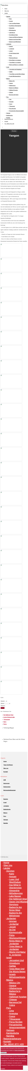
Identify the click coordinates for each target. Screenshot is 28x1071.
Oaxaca (12, 985)
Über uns (5, 768)
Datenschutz (6, 787)
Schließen (3, 1068)
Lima (11, 1010)
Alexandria (14, 890)
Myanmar (14, 130)
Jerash (12, 927)
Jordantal (14, 924)
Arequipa (13, 1013)
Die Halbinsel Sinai (18, 899)
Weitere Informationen (19, 1050)
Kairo (11, 873)
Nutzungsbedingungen (9, 790)
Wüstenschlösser (17, 938)
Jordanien (6, 806)
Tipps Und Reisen (8, 765)
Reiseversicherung (12, 1038)
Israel (4, 802)
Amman (13, 921)
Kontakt (5, 771)
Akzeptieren (3, 1052)
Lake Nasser (15, 896)
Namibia (5, 823)
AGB (4, 780)
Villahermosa (15, 988)
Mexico (5, 813)
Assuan (12, 876)
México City (14, 982)
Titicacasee (14, 1019)
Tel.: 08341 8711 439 (13, 1044)
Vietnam (5, 819)
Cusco (12, 1016)
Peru (4, 816)
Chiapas (13, 999)
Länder (6, 868)
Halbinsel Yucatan (17, 996)
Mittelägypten (16, 893)
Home (5, 761)
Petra (11, 935)
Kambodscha (6, 809)
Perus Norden (15, 1022)
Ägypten (5, 799)
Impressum (6, 783)
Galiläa (12, 966)
